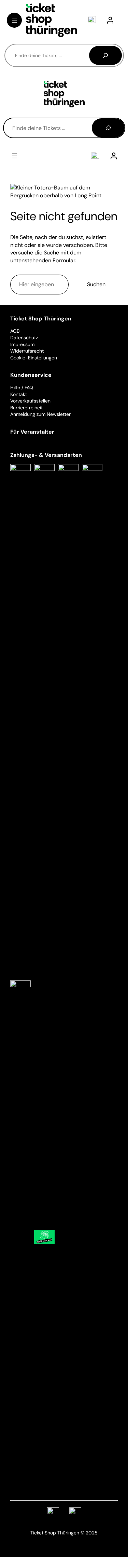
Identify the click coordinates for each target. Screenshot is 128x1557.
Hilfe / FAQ (21, 387)
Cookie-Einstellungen (33, 358)
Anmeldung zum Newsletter (40, 414)
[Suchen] (105, 55)
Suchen (96, 284)
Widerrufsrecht (27, 351)
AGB (14, 331)
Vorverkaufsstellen (30, 401)
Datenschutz (24, 337)
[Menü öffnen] (14, 20)
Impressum (22, 344)
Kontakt (18, 394)
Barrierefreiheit (26, 408)
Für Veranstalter (32, 431)
